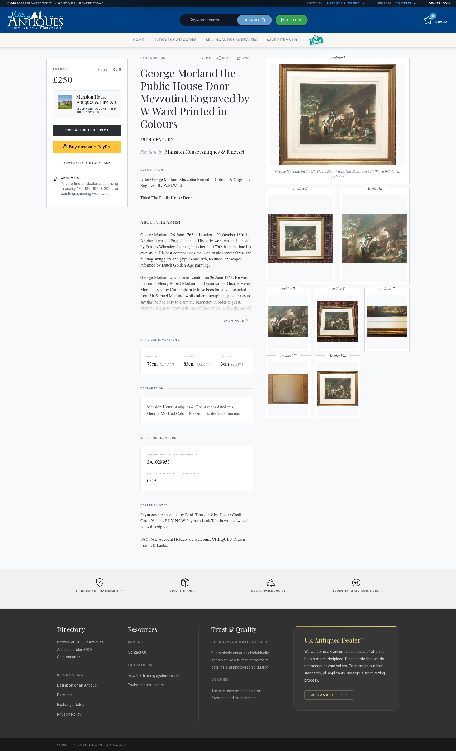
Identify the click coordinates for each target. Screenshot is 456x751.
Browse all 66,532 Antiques (80, 642)
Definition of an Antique (77, 685)
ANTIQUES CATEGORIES (175, 40)
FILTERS (295, 20)
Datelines (65, 695)
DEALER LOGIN (439, 3)
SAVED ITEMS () (282, 40)
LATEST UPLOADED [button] (344, 3)
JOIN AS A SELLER (327, 695)
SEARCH (251, 20)
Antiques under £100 (74, 649)
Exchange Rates (70, 704)
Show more (234, 321)
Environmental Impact (146, 685)
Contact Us (137, 652)
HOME (138, 40)
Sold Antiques (68, 657)
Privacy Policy (69, 714)
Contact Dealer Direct (87, 130)
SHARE (227, 58)
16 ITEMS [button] (404, 3)
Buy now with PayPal (90, 146)
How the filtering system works (153, 675)
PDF (209, 58)
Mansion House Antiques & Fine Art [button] (96, 99)
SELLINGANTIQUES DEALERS (232, 40)
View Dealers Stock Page (87, 163)
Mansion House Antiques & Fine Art (204, 151)
